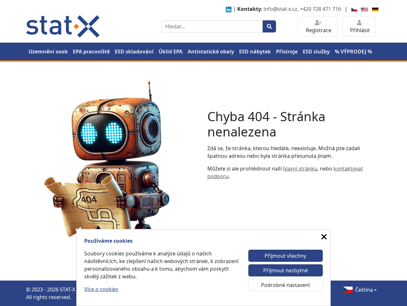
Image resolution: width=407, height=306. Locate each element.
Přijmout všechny (285, 255)
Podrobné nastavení (285, 285)
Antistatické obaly (211, 51)
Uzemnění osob (48, 51)
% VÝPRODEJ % (353, 51)
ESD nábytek (255, 51)
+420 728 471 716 (320, 8)
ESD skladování (134, 51)
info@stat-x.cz (280, 8)
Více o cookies (101, 289)
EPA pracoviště (91, 51)
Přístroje (287, 51)
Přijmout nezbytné (285, 270)
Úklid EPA (171, 51)
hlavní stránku (300, 168)
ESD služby (316, 51)
